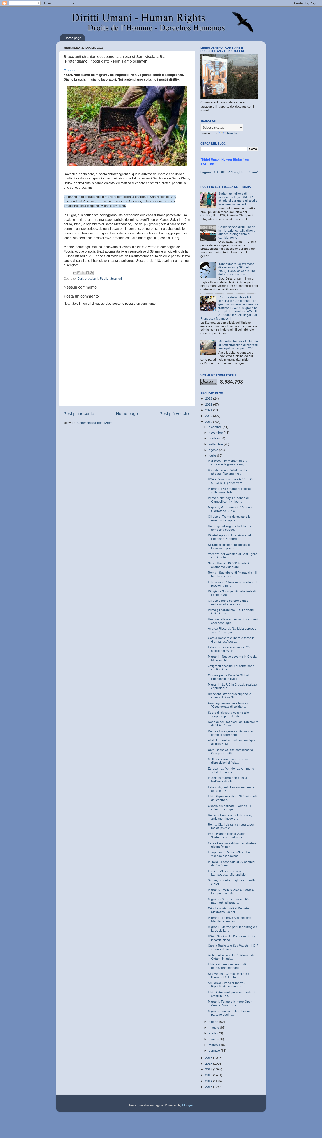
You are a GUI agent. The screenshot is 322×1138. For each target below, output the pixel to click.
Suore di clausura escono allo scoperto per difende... (228, 714)
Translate (232, 133)
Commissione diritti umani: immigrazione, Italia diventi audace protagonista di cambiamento (236, 232)
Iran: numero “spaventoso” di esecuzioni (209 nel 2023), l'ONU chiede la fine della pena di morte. (237, 269)
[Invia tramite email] (75, 273)
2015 (209, 1075)
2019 (209, 422)
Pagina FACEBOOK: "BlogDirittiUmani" (229, 172)
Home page (72, 38)
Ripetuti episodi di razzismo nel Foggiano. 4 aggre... (229, 537)
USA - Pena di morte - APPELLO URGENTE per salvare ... (230, 481)
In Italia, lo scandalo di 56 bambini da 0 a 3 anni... (231, 863)
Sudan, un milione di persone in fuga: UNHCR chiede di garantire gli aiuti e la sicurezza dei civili (237, 199)
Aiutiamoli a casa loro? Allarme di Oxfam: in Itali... (231, 956)
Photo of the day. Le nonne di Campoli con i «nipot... (228, 499)
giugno (214, 1021)
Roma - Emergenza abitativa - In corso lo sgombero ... (230, 733)
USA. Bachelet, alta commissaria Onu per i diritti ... (230, 751)
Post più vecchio (175, 413)
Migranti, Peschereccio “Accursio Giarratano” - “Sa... (230, 509)
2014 (209, 1081)
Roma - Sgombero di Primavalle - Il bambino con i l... (232, 574)
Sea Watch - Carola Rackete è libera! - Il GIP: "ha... (229, 975)
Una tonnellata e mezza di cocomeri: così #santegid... (233, 621)
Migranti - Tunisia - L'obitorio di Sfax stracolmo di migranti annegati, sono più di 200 (238, 345)
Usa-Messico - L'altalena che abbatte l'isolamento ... (228, 471)
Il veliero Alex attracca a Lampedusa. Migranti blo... (228, 872)
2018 (209, 1057)
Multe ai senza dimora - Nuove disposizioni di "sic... (229, 760)
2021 (209, 410)
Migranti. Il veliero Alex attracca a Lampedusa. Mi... (231, 891)
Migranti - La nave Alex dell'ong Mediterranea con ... (229, 919)
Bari (80, 278)
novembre (216, 432)
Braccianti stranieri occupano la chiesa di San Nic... (229, 695)
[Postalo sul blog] (79, 273)
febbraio (215, 1044)
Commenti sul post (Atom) (95, 422)
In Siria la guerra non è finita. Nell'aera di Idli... (228, 779)
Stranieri (116, 278)
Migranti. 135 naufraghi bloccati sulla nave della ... (229, 490)
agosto (214, 450)
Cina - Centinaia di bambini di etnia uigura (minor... (232, 845)
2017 (209, 1063)
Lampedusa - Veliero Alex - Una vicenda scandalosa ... (230, 854)
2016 (209, 1069)
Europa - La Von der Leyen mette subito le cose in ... (231, 770)
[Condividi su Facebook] (87, 273)
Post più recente (79, 413)
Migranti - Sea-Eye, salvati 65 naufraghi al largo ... (228, 900)
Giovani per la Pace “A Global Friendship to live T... (228, 677)
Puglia (104, 278)
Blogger (187, 1105)
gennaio (215, 1050)
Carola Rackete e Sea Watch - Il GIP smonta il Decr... (233, 947)
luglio (213, 455)
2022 (209, 404)
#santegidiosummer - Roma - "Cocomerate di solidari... (228, 705)
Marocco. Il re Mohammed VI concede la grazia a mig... (228, 462)
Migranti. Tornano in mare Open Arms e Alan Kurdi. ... (230, 1003)
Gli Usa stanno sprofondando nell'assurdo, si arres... (228, 602)
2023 (209, 398)
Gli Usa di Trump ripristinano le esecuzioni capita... (229, 518)
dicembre (216, 427)
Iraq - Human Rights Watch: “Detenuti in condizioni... (227, 835)
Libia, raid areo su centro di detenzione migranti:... (227, 966)
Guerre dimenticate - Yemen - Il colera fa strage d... (229, 807)
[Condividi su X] (83, 273)
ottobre (214, 438)
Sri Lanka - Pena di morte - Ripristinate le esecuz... (226, 984)
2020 (209, 416)
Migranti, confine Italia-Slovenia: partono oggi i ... (230, 1012)
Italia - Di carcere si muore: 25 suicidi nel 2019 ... (229, 649)
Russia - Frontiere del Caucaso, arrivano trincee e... (230, 816)
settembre (216, 444)
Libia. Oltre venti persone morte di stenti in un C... (231, 994)
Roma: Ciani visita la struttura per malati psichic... (231, 826)
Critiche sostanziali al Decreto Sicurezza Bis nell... (228, 910)
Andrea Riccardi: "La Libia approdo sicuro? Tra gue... (232, 630)
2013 (209, 1086)
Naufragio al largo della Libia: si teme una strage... (229, 527)
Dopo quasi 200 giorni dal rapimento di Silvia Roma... (233, 723)
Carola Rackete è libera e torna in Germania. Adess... (231, 639)
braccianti (91, 278)
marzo (213, 1039)
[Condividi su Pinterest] (91, 273)
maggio (214, 1027)
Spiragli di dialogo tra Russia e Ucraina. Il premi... (229, 546)
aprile (213, 1033)
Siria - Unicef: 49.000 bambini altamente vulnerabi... (228, 565)
